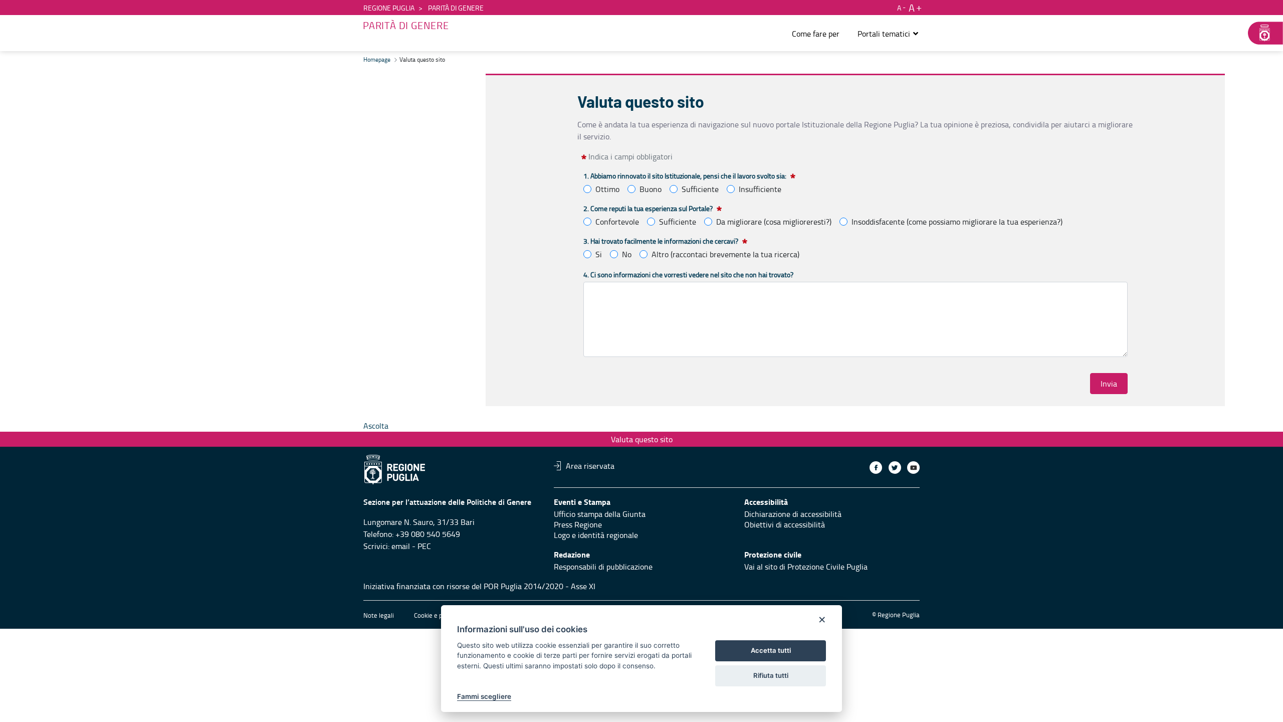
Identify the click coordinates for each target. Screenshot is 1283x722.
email (400, 546)
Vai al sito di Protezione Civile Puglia (806, 566)
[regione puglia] (1260, 33)
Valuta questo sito (642, 439)
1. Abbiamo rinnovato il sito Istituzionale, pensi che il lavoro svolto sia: (684, 175)
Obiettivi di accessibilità (784, 524)
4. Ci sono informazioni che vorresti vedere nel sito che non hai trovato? (688, 274)
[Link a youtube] (913, 467)
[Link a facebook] (876, 467)
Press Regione (578, 524)
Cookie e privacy (436, 615)
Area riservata (590, 465)
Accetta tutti (771, 650)
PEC (424, 546)
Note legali (378, 615)
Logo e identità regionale (596, 534)
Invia (1109, 383)
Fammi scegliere (484, 696)
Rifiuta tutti (770, 675)
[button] (888, 34)
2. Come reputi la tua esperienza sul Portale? (648, 208)
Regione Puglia (388, 8)
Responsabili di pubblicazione (603, 566)
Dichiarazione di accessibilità (792, 513)
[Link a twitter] (895, 467)
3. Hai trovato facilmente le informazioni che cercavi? (660, 241)
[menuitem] (815, 34)
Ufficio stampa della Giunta (600, 513)
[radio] (587, 189)
